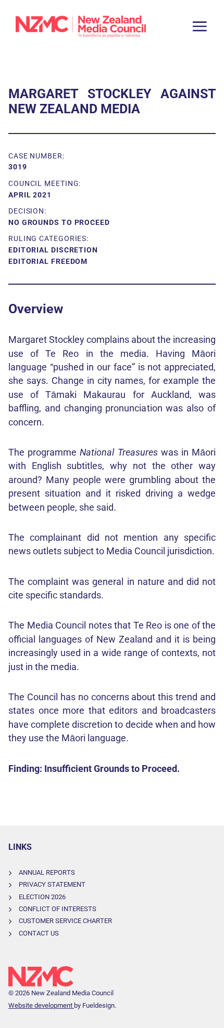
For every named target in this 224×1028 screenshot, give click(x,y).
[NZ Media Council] (81, 26)
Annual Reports (47, 872)
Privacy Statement (52, 884)
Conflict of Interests (57, 909)
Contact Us (39, 933)
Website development (41, 1005)
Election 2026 (42, 897)
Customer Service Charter (65, 921)
